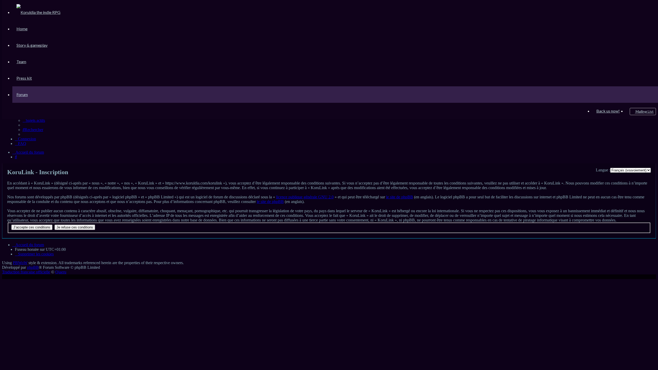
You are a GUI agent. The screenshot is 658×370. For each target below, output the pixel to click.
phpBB (33, 267)
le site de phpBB (399, 197)
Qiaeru (60, 272)
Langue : (603, 170)
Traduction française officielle (26, 272)
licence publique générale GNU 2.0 (305, 197)
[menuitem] (38, 12)
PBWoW (20, 263)
